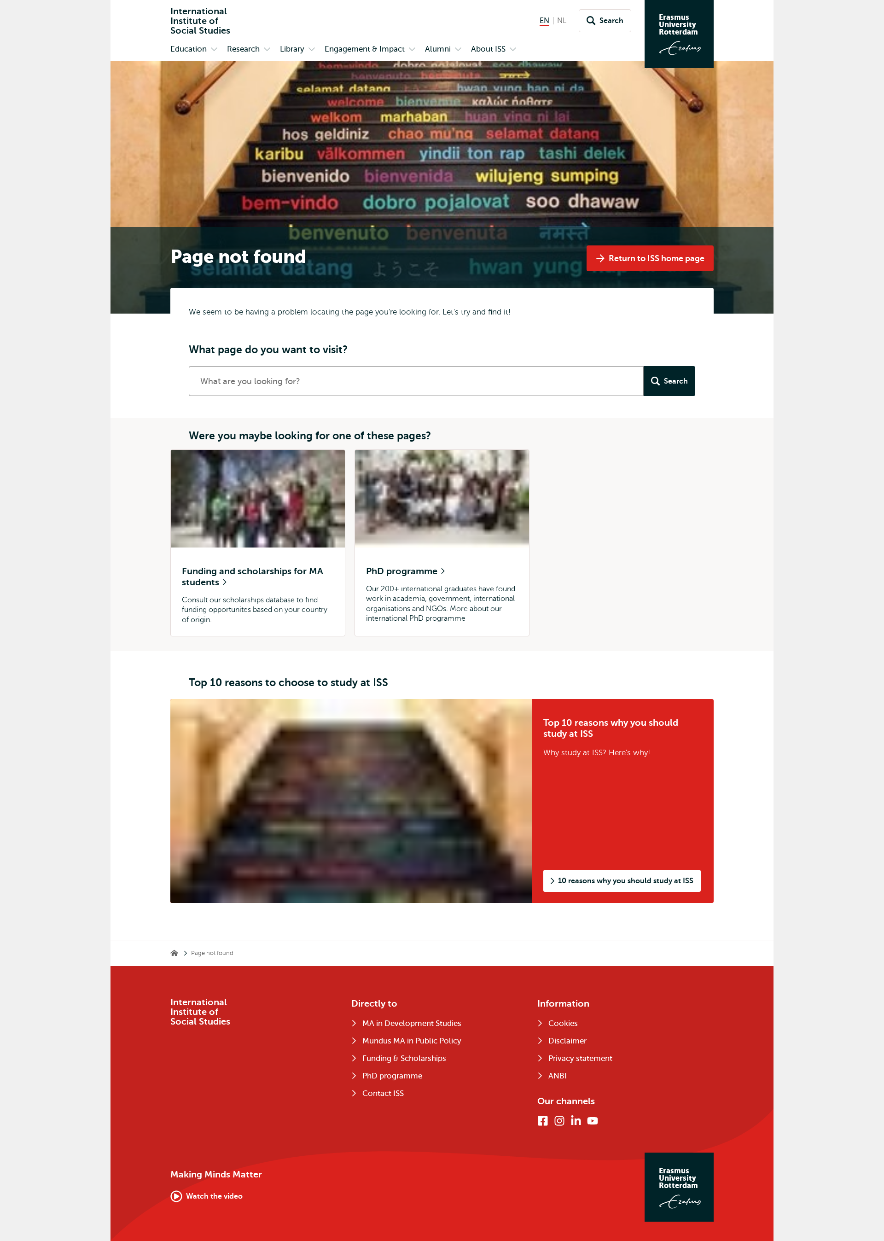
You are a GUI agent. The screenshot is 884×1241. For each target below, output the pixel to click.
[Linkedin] (576, 1120)
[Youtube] (592, 1120)
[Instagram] (559, 1120)
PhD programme (403, 571)
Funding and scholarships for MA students (252, 577)
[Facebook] (542, 1120)
